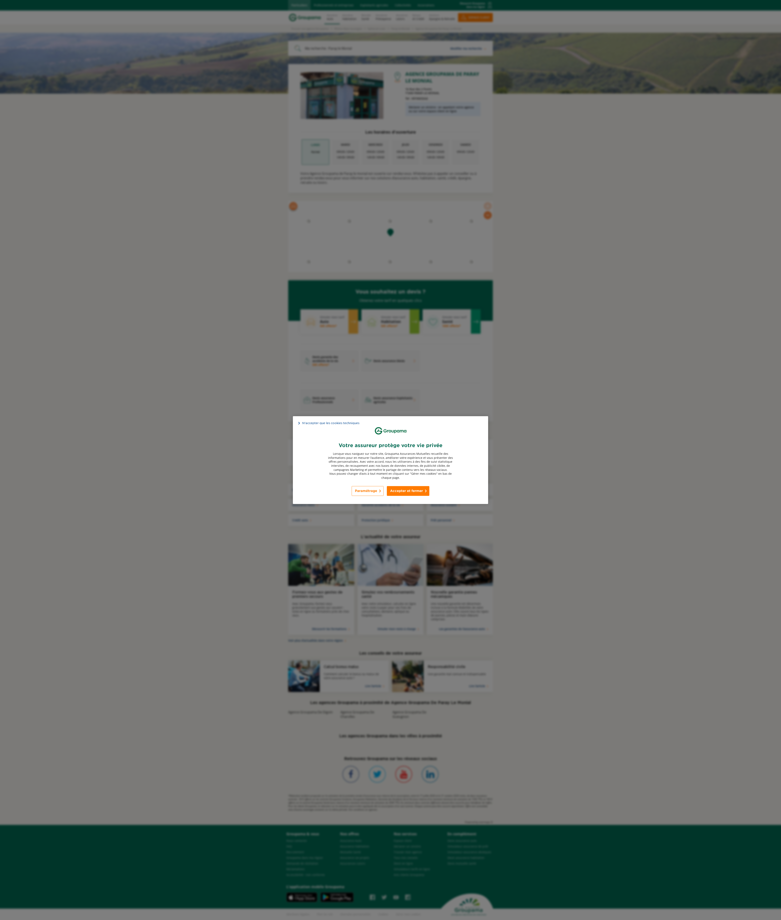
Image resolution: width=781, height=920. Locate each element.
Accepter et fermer (406, 491)
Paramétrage (366, 491)
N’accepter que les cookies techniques (330, 423)
